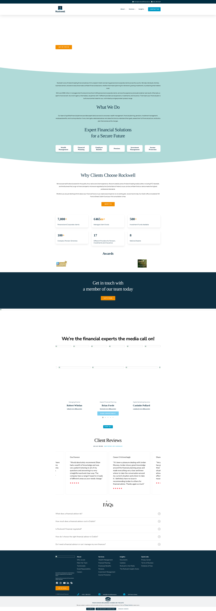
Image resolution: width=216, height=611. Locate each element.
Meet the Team (82, 563)
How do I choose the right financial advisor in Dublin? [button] (77, 537)
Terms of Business (147, 563)
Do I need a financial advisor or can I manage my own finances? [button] (81, 544)
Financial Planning (104, 563)
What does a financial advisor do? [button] (69, 514)
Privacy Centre (128, 605)
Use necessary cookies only (106, 609)
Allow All (90, 609)
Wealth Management (105, 560)
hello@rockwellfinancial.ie (142, 2)
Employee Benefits (104, 566)
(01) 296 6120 (157, 2)
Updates (123, 563)
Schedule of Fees (147, 566)
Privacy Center (146, 560)
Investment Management (106, 572)
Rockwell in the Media (127, 566)
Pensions (101, 569)
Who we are (81, 560)
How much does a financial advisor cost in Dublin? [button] (75, 521)
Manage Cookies (123, 609)
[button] (64, 47)
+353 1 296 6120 (86, 594)
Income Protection (104, 575)
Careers (79, 572)
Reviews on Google (113, 446)
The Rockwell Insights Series (129, 569)
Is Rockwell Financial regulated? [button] (69, 529)
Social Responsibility (83, 569)
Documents (123, 560)
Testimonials (81, 566)
